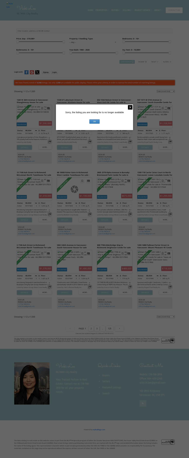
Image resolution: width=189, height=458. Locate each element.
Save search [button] (126, 62)
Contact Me (174, 10)
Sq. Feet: (131, 50)
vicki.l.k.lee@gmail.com (26, 161)
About (157, 10)
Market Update (142, 10)
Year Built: (79, 50)
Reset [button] (153, 62)
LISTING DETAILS (24, 147)
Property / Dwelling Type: (81, 38)
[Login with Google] (32, 74)
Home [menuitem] (90, 10)
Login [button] (54, 72)
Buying (115, 10)
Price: (25, 38)
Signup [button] (46, 72)
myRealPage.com (99, 430)
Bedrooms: (130, 38)
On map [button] (141, 62)
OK (94, 121)
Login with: (18, 72)
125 (109, 328)
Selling (126, 10)
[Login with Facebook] (26, 74)
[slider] (17, 41)
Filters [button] (166, 62)
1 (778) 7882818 (24, 159)
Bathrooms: (25, 50)
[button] (174, 10)
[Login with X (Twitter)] (37, 74)
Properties (101, 10)
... (102, 328)
